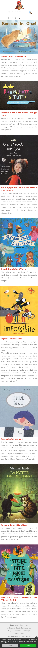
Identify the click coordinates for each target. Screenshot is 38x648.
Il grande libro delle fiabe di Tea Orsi (13, 269)
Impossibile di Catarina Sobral (11, 338)
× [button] (36, 637)
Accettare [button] (28, 645)
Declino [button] (10, 645)
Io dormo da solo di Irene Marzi (12, 439)
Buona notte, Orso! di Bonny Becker (13, 56)
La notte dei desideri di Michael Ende (14, 525)
